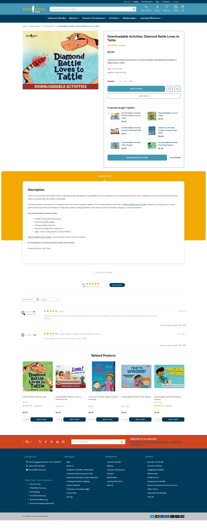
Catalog (135, 1)
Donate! (176, 1)
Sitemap (70, 497)
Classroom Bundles (57, 18)
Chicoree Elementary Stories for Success (162, 485)
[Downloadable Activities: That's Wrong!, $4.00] (136, 376)
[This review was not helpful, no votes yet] (184, 345)
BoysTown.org (35, 484)
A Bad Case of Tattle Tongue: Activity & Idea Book (167, 130)
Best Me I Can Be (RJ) (155, 462)
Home (25, 26)
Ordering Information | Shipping (78, 481)
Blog (157, 1)
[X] (40, 442)
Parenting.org (35, 492)
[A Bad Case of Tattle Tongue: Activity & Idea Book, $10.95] (104, 376)
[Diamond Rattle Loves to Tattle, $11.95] (38, 376)
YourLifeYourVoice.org (38, 496)
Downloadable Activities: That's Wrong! (136, 397)
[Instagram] (63, 442)
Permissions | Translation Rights (78, 489)
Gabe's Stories (152, 489)
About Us (70, 466)
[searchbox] (28, 299)
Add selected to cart (137, 157)
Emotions (113, 18)
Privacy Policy (72, 493)
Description (104, 176)
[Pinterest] (52, 442)
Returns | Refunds (73, 485)
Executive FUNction (154, 466)
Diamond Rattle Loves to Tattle (34, 397)
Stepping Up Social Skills (156, 481)
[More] (78, 18)
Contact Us (166, 1)
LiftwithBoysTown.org (38, 488)
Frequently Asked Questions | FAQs (80, 474)
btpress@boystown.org (37, 470)
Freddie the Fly (153, 477)
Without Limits (152, 474)
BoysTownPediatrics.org (39, 499)
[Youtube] (57, 442)
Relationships (129, 18)
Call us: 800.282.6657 (37, 466)
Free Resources (147, 1)
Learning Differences (150, 18)
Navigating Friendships (155, 470)
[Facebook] (46, 442)
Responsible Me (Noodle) (156, 493)
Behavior (73, 18)
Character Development (93, 18)
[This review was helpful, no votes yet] (180, 325)
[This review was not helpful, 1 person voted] (184, 325)
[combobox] (50, 300)
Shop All (126, 1)
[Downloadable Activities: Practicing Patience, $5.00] (169, 376)
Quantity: (111, 81)
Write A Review (117, 285)
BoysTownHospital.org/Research (42, 503)
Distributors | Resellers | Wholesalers (80, 470)
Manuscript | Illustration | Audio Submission (82, 477)
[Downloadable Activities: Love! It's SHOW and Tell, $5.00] (71, 376)
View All (150, 497)
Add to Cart (136, 89)
